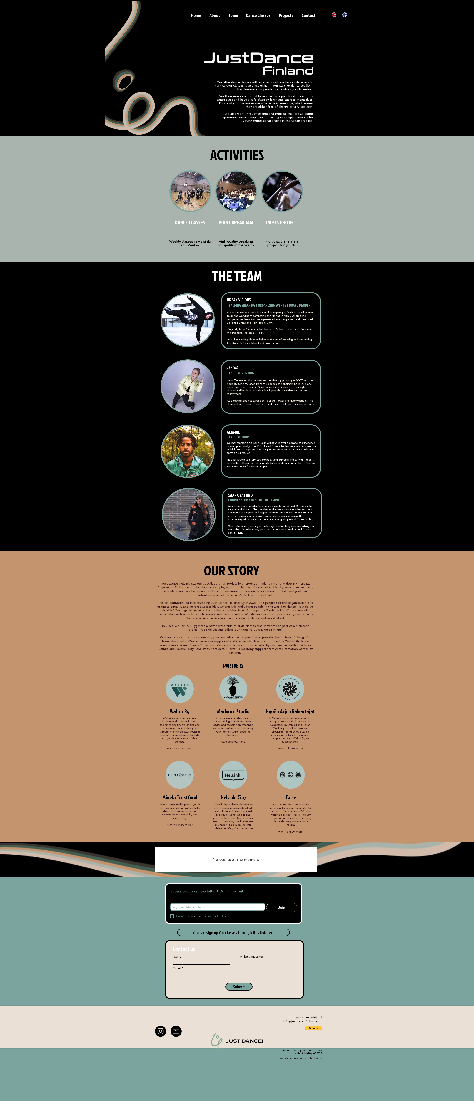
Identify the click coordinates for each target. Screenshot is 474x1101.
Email (174, 900)
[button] (313, 1028)
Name (177, 956)
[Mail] (176, 1031)
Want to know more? (180, 748)
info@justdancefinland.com (302, 1021)
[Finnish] (345, 14)
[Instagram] (160, 1031)
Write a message (252, 956)
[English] (334, 14)
